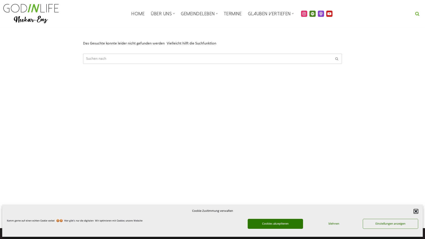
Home (138, 13)
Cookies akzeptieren (275, 224)
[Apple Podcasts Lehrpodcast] (321, 14)
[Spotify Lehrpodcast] (312, 14)
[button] (416, 211)
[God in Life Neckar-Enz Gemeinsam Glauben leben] (31, 13)
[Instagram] (304, 14)
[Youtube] (329, 14)
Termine (233, 13)
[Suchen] (417, 14)
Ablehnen (332, 224)
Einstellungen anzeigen (390, 224)
